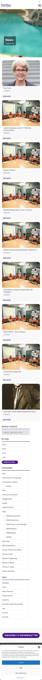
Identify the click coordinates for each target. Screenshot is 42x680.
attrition (5, 613)
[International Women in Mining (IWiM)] (6, 6)
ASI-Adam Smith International (12, 604)
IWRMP (8, 537)
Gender (4, 503)
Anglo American (7, 591)
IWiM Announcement (13, 516)
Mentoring (5, 541)
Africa (4, 587)
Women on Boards (8, 571)
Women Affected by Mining (11, 550)
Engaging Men (7, 499)
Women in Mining (8, 563)
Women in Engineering (9, 558)
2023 (4, 457)
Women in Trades (8, 567)
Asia (3, 608)
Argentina (5, 600)
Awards (8, 486)
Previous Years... (10, 462)
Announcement (7, 596)
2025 (4, 449)
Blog (3, 473)
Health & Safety (7, 507)
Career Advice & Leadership (11, 478)
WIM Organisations (8, 546)
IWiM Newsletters (12, 520)
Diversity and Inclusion (10, 495)
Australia (5, 617)
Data (4, 490)
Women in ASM (7, 554)
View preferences (21, 673)
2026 (4, 445)
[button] (39, 647)
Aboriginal (5, 583)
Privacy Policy (20, 677)
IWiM (4, 512)
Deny (21, 668)
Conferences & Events (10, 482)
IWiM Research (11, 529)
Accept (21, 662)
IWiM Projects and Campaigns (16, 524)
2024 (4, 453)
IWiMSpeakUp (11, 533)
